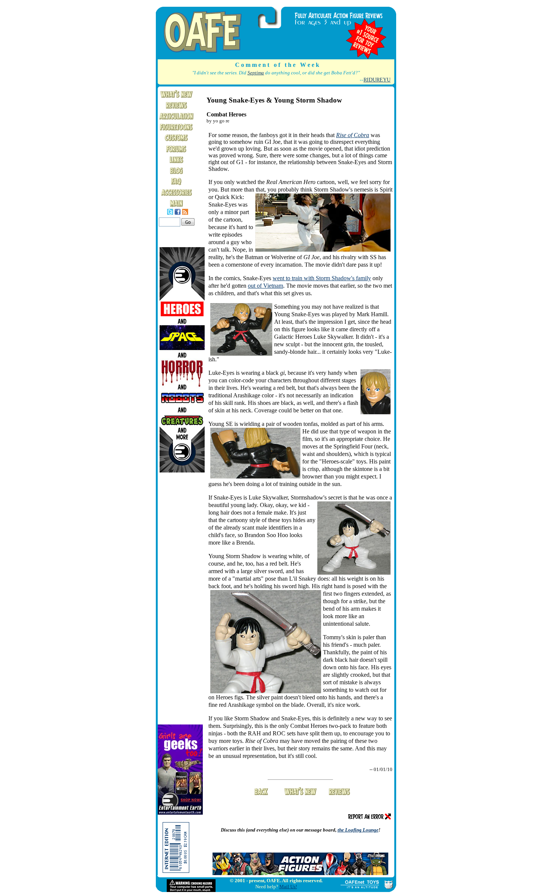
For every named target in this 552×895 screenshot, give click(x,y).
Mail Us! (288, 886)
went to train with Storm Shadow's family (322, 278)
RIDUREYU (377, 80)
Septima (255, 72)
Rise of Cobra (352, 135)
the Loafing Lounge (358, 830)
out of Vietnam (265, 285)
